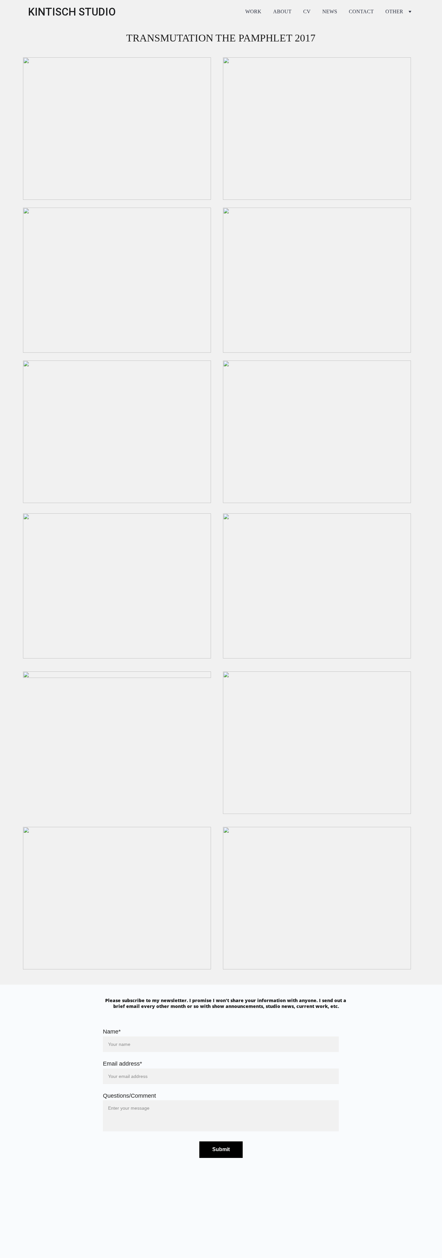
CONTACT (361, 11)
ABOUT (282, 11)
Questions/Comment (129, 1095)
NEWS (329, 11)
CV (307, 11)
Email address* (122, 1063)
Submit (221, 1149)
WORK (253, 11)
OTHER (394, 11)
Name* (112, 1031)
